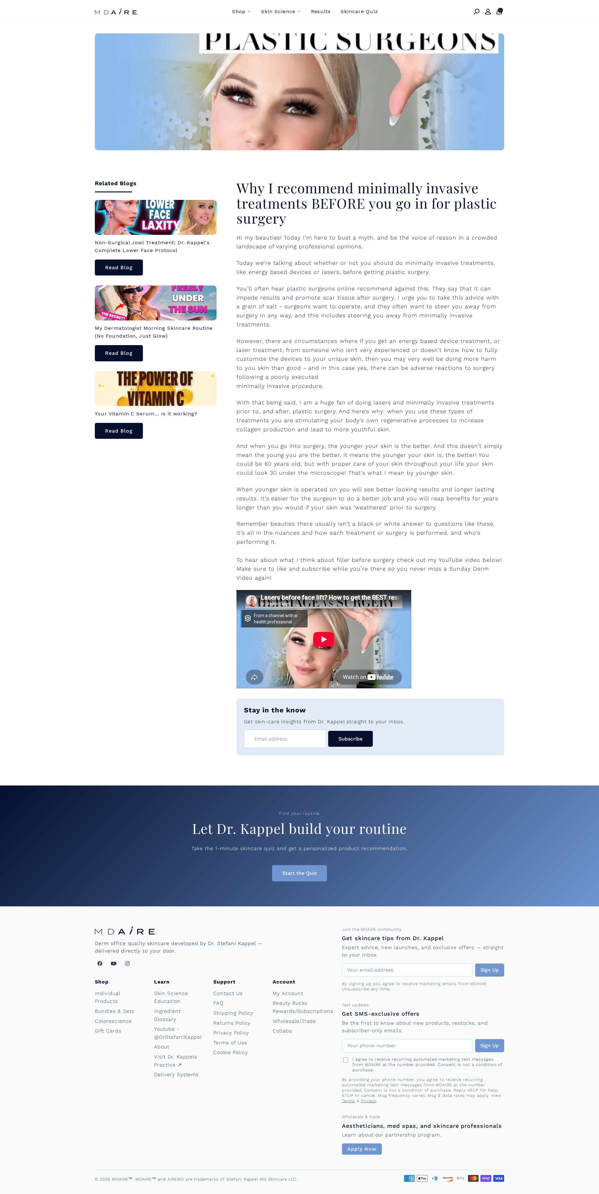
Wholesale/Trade (294, 1021)
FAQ (218, 1003)
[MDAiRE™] (117, 11)
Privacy (369, 1100)
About (161, 1047)
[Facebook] (100, 964)
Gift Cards (108, 1031)
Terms (348, 1100)
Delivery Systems (176, 1075)
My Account (288, 993)
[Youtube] (114, 964)
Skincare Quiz (359, 11)
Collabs (282, 1031)
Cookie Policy (230, 1052)
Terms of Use (230, 1043)
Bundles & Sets (114, 1011)
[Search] (477, 12)
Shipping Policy (233, 1013)
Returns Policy (232, 1023)
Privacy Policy (231, 1033)
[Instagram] (127, 964)
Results (321, 11)
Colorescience (113, 1021)
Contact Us (228, 993)
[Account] (488, 12)
